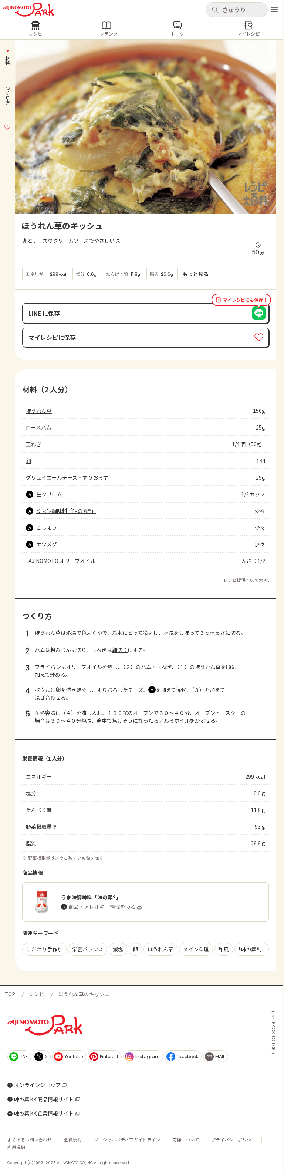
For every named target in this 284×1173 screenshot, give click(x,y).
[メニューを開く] (274, 9)
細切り (120, 649)
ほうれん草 (39, 410)
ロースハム (38, 427)
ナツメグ (46, 544)
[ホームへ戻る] (28, 10)
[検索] (214, 10)
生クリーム (49, 494)
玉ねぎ (33, 444)
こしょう (46, 527)
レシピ (36, 994)
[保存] (7, 126)
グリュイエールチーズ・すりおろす (67, 477)
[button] (237, 9)
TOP (9, 994)
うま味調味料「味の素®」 (66, 510)
